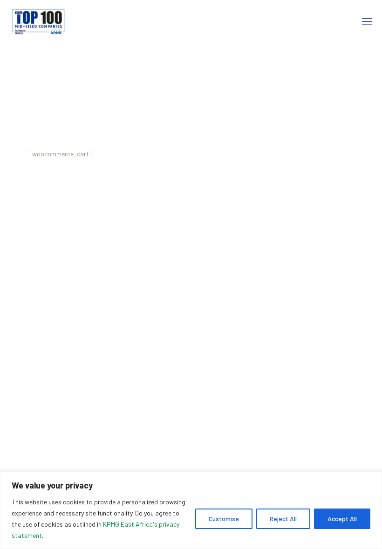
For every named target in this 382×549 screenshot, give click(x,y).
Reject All (283, 518)
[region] (191, 510)
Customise (224, 518)
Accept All (342, 518)
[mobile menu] (367, 21)
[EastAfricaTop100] (37, 21)
